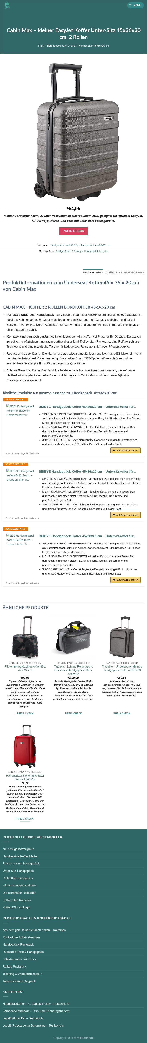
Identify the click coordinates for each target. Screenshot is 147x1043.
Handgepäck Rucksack (18, 944)
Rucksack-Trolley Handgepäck (23, 952)
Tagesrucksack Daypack (19, 981)
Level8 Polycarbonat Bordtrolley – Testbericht (33, 1025)
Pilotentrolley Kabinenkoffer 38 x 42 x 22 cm (25, 668)
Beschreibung (93, 273)
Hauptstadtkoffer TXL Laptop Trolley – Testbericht (36, 1003)
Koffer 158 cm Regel (16, 907)
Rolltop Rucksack (14, 966)
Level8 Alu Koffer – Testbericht (23, 1018)
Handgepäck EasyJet (96, 251)
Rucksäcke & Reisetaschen (21, 937)
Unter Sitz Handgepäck (18, 871)
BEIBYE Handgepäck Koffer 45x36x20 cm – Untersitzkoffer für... (87, 407)
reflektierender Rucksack (19, 959)
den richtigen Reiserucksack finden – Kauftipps (34, 930)
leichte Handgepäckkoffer (20, 885)
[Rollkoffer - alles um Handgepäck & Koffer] (6, 5)
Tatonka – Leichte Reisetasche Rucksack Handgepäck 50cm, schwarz (73, 670)
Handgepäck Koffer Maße (20, 856)
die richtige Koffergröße (18, 849)
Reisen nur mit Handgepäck (21, 863)
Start (40, 45)
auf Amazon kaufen (127, 450)
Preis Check (73, 231)
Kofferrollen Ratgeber (17, 900)
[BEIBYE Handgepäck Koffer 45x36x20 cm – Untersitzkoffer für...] (20, 410)
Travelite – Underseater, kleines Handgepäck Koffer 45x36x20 (122, 668)
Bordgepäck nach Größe (61, 45)
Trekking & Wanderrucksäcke (22, 974)
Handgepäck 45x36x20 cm (94, 45)
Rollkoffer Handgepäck (18, 878)
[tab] (93, 273)
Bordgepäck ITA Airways (69, 251)
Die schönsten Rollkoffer (19, 893)
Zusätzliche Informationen (124, 273)
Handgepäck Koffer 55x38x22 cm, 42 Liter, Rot (25, 777)
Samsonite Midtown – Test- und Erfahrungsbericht (36, 1011)
